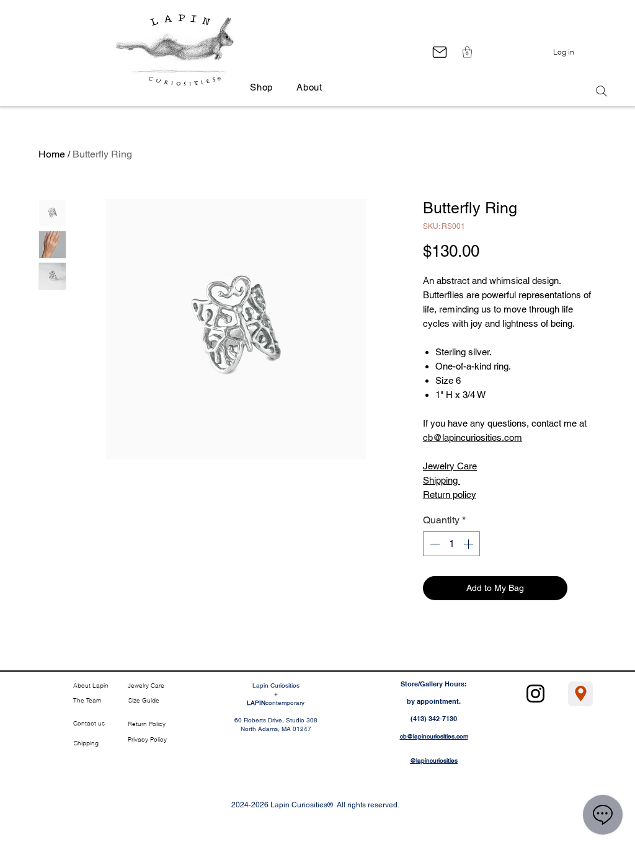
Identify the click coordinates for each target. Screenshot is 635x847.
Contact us (89, 723)
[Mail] (439, 52)
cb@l (433, 437)
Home (51, 154)
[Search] (601, 91)
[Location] (580, 693)
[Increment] (469, 544)
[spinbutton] (451, 544)
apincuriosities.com (483, 437)
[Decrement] (433, 544)
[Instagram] (535, 693)
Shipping (441, 480)
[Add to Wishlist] (584, 588)
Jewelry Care (450, 466)
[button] (467, 52)
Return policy (449, 494)
